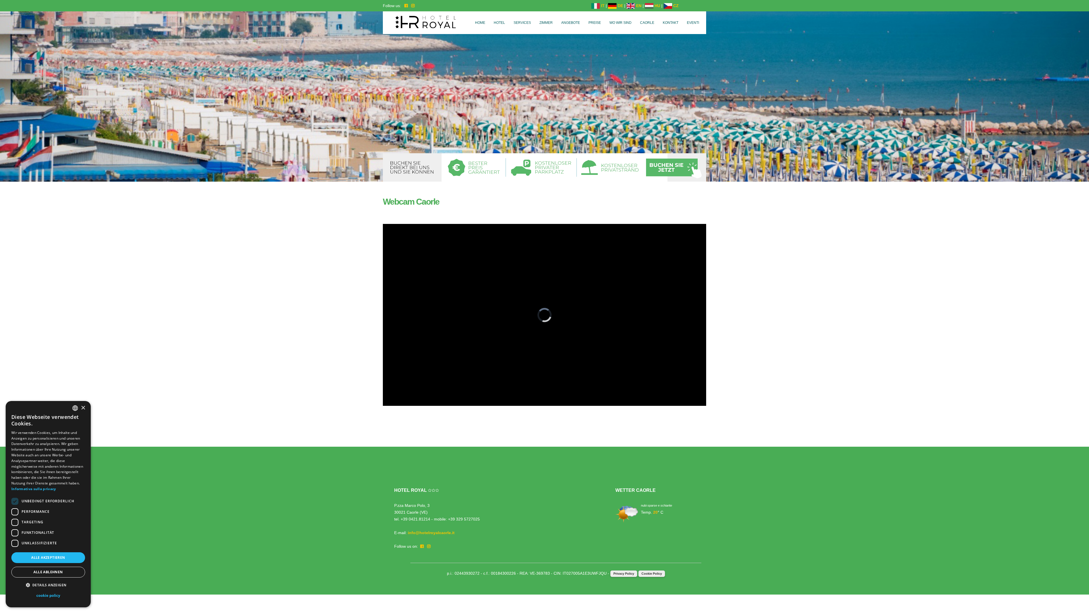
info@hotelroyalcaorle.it (431, 532)
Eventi (693, 23)
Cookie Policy (651, 573)
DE (620, 5)
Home (480, 23)
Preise (594, 23)
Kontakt (670, 23)
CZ (675, 5)
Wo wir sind (620, 23)
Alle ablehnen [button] (48, 572)
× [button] (83, 408)
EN (638, 5)
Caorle (647, 23)
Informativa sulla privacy (33, 488)
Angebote (570, 23)
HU (656, 5)
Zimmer (546, 23)
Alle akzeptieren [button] (48, 557)
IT (602, 5)
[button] (48, 585)
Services (522, 23)
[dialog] (48, 504)
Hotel (499, 23)
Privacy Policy (623, 573)
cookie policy (48, 595)
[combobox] (75, 408)
